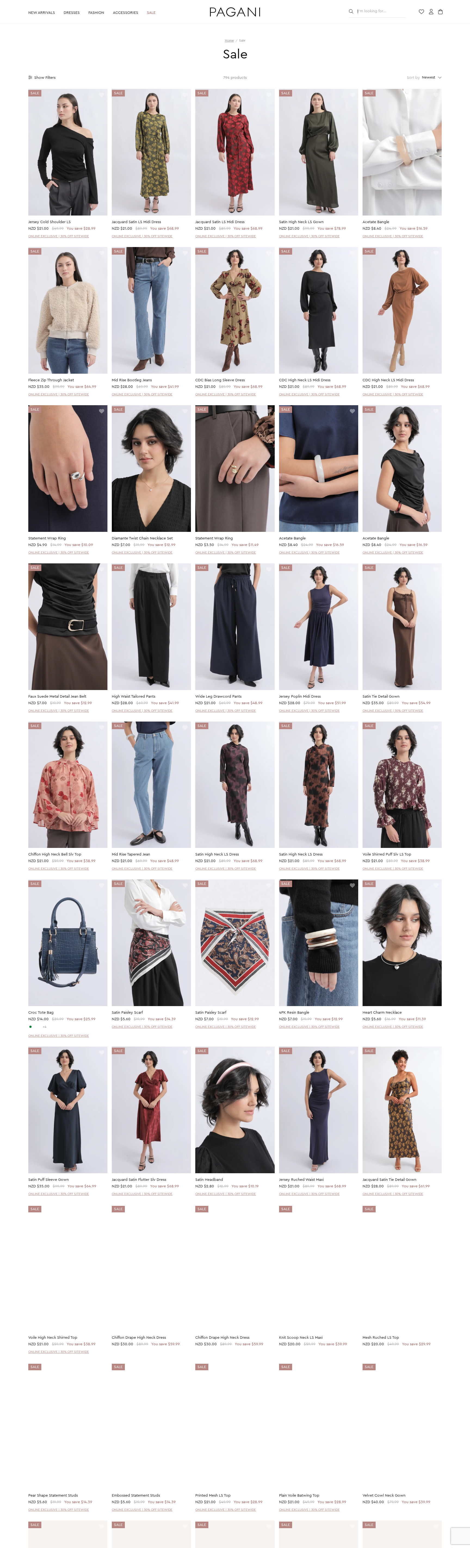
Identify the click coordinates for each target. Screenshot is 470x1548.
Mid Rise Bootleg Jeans (132, 380)
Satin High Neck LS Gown (301, 222)
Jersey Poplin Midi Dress (300, 696)
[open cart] (441, 12)
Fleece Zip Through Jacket (51, 380)
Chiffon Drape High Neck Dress (139, 1338)
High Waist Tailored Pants (133, 696)
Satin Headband (209, 1180)
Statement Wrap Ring (47, 538)
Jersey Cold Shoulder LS (49, 222)
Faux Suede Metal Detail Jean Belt (57, 696)
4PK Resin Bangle (294, 1013)
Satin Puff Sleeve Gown (48, 1180)
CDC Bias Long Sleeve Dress (220, 380)
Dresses (72, 13)
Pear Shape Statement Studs (53, 1496)
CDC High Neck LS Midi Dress (304, 380)
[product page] (67, 152)
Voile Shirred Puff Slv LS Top (387, 854)
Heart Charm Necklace (382, 1013)
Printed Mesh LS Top (213, 1496)
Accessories (125, 13)
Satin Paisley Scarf (127, 1013)
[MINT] (30, 1027)
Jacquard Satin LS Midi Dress (136, 222)
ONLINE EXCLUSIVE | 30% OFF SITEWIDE (58, 236)
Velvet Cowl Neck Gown (384, 1496)
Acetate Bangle (376, 222)
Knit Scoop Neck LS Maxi (301, 1338)
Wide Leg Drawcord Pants (218, 696)
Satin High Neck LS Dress (217, 854)
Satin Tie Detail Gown (381, 696)
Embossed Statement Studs (136, 1496)
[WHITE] (35, 1027)
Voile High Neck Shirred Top (52, 1338)
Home (229, 40)
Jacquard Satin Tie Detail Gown (389, 1180)
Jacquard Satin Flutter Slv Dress (139, 1180)
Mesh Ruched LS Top (381, 1338)
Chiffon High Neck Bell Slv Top (54, 854)
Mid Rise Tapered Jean (131, 854)
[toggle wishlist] (101, 95)
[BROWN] (40, 1027)
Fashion (96, 13)
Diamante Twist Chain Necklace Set (142, 538)
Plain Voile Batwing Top (299, 1496)
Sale (151, 13)
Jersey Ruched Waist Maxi (301, 1180)
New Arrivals (41, 13)
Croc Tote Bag (41, 1013)
